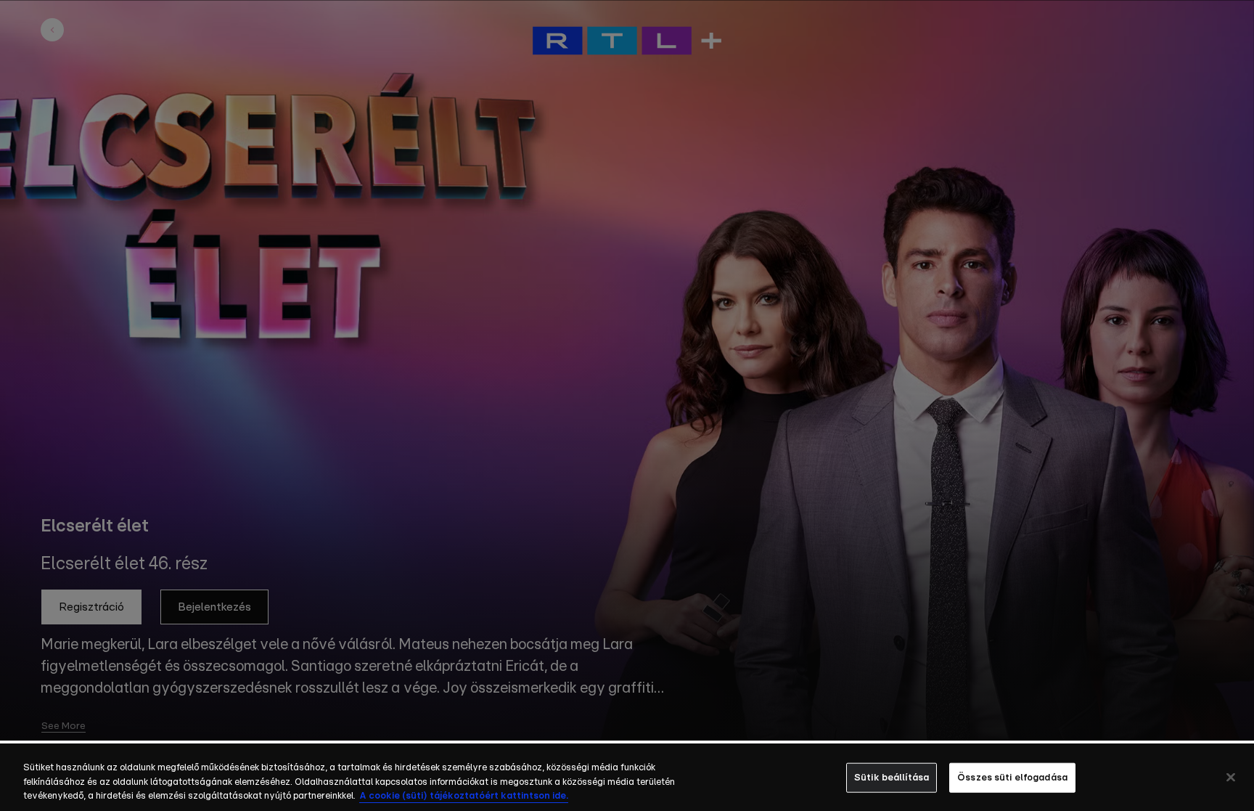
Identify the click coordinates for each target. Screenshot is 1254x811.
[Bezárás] (1231, 777)
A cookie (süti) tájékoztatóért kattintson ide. (463, 796)
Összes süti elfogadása (1012, 777)
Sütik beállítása (891, 777)
